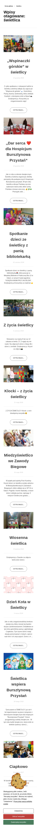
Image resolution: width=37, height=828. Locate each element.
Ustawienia (18, 811)
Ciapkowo (18, 766)
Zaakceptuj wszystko (18, 822)
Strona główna (9, 6)
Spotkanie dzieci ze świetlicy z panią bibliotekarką (18, 245)
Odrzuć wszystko (18, 816)
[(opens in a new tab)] (18, 43)
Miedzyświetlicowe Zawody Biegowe (18, 461)
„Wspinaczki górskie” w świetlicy (18, 66)
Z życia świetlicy (18, 325)
